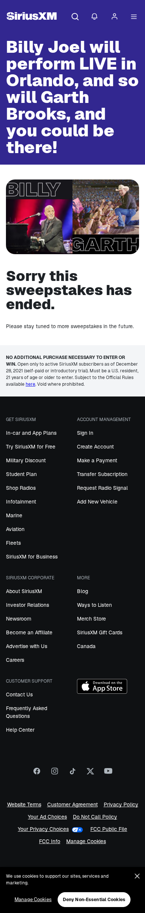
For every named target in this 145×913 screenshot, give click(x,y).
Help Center (20, 729)
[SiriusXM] (31, 17)
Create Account (95, 446)
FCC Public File (108, 829)
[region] (72, 890)
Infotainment (21, 501)
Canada (86, 646)
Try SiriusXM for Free (30, 446)
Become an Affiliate (29, 632)
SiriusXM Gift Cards (99, 632)
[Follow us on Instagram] (54, 773)
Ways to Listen (94, 605)
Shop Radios (21, 488)
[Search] (75, 17)
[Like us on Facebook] (36, 773)
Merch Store (91, 618)
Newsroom (18, 618)
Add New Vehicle (97, 501)
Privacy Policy (121, 805)
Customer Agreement (72, 805)
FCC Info (49, 841)
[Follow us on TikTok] (72, 773)
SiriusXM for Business (32, 556)
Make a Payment (97, 460)
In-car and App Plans (31, 433)
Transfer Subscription (102, 474)
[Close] (137, 876)
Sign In (85, 433)
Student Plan (21, 474)
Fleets (13, 543)
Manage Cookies (86, 841)
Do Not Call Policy (95, 817)
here (30, 384)
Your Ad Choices (47, 817)
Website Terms (24, 805)
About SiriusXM (24, 591)
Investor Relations (27, 605)
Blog (82, 591)
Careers (15, 660)
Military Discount (26, 460)
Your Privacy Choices (43, 829)
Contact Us (19, 694)
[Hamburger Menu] (134, 17)
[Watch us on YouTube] (108, 773)
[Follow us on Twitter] (90, 773)
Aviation (15, 529)
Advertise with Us (26, 646)
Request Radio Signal (102, 488)
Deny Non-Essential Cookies (94, 900)
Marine (14, 515)
